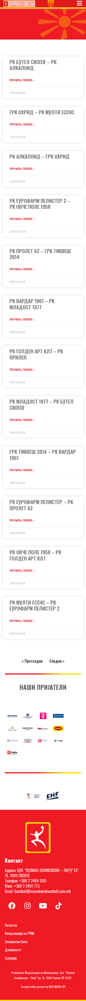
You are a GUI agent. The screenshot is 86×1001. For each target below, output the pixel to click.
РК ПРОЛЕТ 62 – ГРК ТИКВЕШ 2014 (40, 253)
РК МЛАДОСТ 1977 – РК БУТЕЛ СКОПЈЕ (42, 404)
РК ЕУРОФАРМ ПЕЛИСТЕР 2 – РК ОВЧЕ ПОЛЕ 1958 (40, 203)
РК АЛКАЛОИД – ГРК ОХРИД (40, 156)
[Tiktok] (58, 906)
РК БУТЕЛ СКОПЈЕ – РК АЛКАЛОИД (33, 64)
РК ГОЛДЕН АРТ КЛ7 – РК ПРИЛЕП (36, 354)
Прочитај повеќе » (22, 80)
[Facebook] (12, 906)
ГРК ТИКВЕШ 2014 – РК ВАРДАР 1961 (43, 454)
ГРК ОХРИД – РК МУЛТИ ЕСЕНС (42, 112)
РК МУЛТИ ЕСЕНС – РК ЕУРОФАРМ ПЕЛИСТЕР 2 (34, 605)
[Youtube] (43, 906)
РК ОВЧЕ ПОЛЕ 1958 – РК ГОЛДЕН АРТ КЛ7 (35, 555)
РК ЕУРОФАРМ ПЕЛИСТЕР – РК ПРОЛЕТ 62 (41, 504)
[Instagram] (27, 906)
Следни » (56, 661)
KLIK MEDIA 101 (57, 987)
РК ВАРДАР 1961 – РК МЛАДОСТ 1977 (32, 303)
